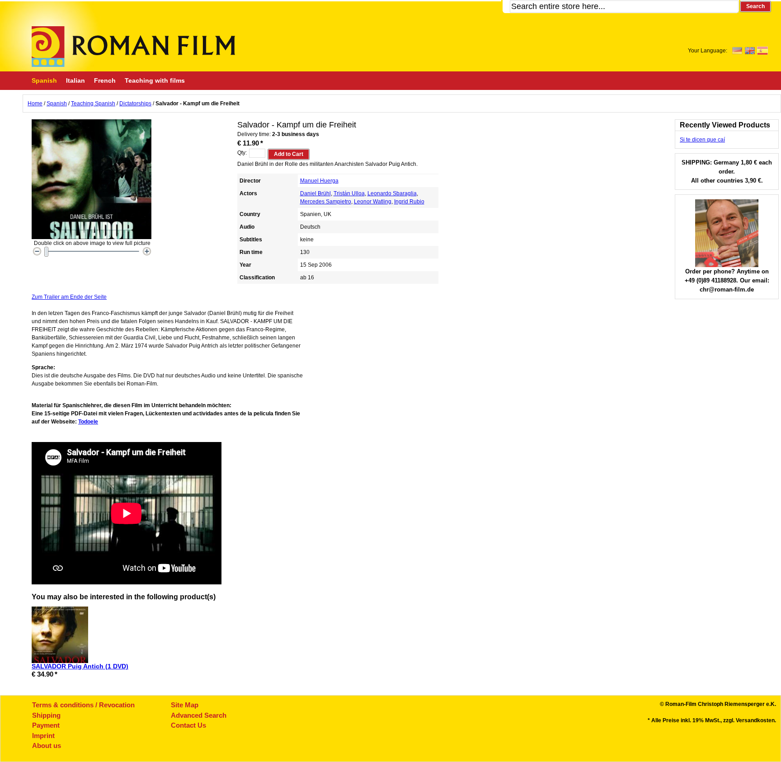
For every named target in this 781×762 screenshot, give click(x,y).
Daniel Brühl (315, 193)
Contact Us (188, 725)
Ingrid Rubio (409, 201)
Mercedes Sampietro (325, 201)
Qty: (242, 153)
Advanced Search (198, 715)
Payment (46, 725)
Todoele (88, 422)
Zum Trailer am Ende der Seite (69, 297)
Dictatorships (135, 103)
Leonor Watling (372, 201)
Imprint (43, 735)
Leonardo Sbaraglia (392, 193)
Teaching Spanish (93, 103)
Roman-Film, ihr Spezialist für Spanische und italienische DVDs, (133, 46)
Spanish (57, 103)
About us (46, 745)
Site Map (184, 705)
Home (35, 103)
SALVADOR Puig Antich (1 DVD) (80, 666)
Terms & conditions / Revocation (83, 705)
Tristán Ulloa (349, 193)
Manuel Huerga (319, 181)
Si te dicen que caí (702, 139)
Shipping (46, 715)
